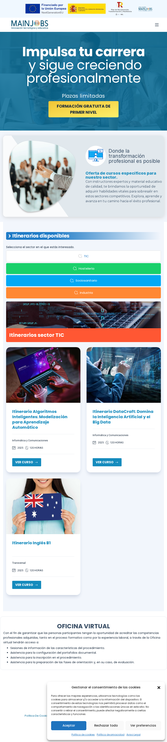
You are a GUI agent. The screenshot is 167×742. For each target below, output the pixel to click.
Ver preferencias (143, 725)
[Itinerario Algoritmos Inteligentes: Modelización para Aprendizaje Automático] (43, 375)
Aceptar (69, 725)
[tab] (83, 256)
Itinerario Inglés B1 (31, 543)
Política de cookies (83, 734)
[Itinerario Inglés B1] (43, 506)
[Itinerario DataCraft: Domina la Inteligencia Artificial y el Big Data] (124, 375)
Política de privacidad (110, 734)
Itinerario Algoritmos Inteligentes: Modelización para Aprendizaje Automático (39, 419)
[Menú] (157, 25)
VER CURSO (28, 463)
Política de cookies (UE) (41, 716)
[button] (159, 688)
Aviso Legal (133, 734)
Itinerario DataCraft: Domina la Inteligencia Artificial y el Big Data (123, 417)
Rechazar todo (106, 725)
